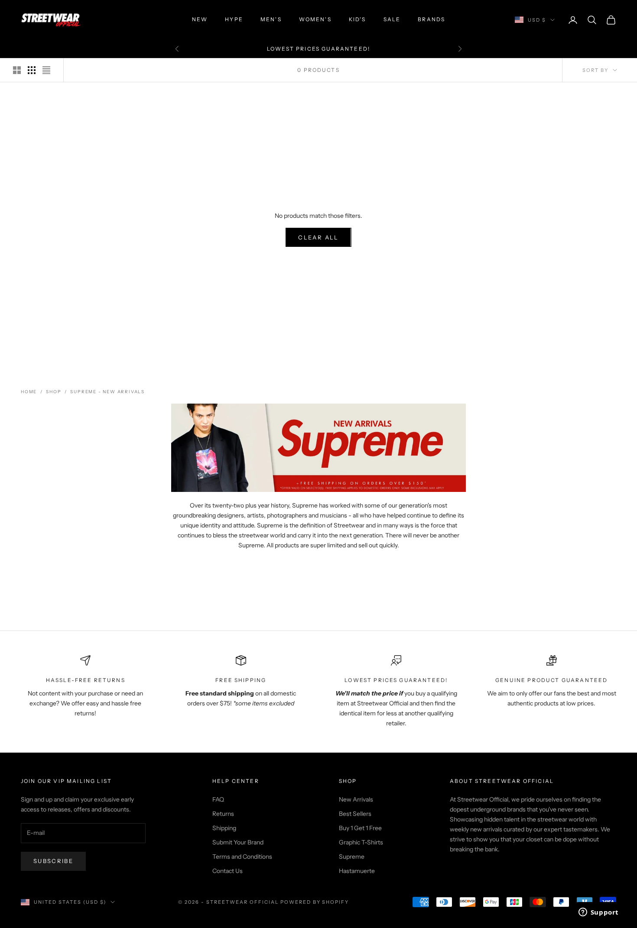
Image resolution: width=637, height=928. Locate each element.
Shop (53, 391)
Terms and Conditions (242, 856)
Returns (223, 814)
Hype (234, 19)
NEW (200, 19)
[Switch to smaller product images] (32, 70)
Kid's (357, 19)
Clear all (318, 237)
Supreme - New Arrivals (107, 391)
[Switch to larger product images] (17, 70)
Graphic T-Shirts (361, 842)
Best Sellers (355, 814)
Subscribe (53, 860)
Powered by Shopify (314, 902)
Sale (392, 19)
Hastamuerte (357, 871)
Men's (271, 19)
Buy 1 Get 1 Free (360, 828)
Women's (315, 19)
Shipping (224, 828)
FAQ (218, 799)
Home (29, 391)
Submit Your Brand (237, 842)
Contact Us (227, 871)
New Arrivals (356, 799)
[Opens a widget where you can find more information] (598, 913)
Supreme (351, 856)
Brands (431, 19)
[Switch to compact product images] (46, 70)
